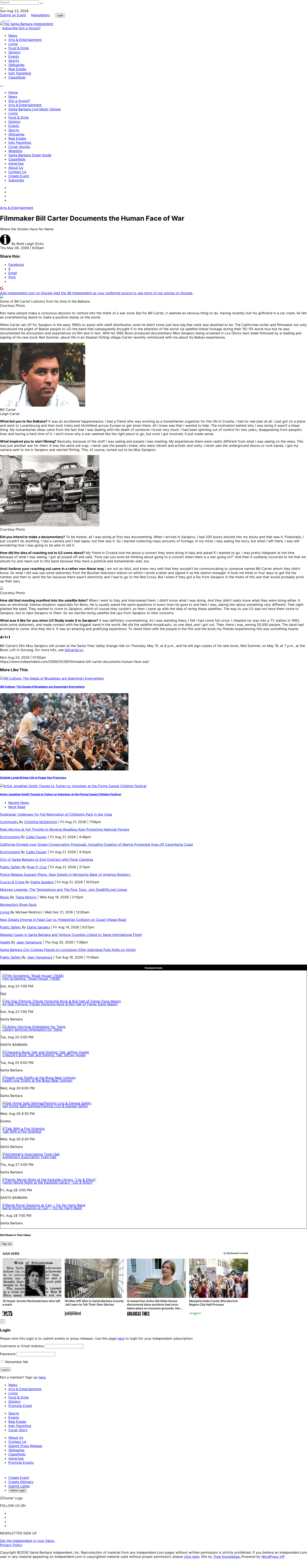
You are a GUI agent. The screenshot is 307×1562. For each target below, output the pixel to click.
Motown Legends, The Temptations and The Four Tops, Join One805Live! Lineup (63, 889)
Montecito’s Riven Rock (18, 905)
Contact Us (17, 172)
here (121, 1338)
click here (191, 1556)
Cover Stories (19, 147)
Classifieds (16, 77)
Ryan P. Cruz (37, 867)
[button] (32, 1287)
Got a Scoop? (30, 28)
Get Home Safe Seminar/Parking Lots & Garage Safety (45, 1106)
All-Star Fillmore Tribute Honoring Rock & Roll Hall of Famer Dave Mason (60, 1004)
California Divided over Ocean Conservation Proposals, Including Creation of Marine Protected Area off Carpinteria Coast (96, 844)
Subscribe (10, 28)
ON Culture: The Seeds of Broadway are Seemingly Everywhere (42, 686)
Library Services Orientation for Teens (32, 1029)
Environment (10, 837)
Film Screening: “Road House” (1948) (31, 978)
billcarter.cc (74, 650)
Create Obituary (21, 1482)
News (12, 35)
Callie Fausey (36, 837)
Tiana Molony (26, 897)
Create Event (18, 176)
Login (60, 15)
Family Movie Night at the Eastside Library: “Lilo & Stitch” (47, 1182)
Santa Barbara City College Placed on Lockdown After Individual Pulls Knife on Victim (68, 950)
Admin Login (17, 1490)
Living (13, 44)
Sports (13, 61)
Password (7, 1354)
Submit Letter (19, 1486)
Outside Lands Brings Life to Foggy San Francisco (33, 777)
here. (42, 1377)
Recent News (18, 803)
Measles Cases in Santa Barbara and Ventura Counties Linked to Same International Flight (71, 935)
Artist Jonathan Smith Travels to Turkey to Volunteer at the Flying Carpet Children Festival (60, 794)
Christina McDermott (40, 822)
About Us (15, 167)
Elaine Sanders (42, 882)
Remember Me (16, 1362)
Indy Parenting (19, 73)
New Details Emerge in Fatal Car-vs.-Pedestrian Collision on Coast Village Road (63, 920)
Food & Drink (18, 48)
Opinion (14, 52)
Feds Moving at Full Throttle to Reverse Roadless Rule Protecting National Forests (64, 829)
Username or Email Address (22, 1346)
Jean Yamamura (29, 942)
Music (5, 897)
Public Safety (11, 867)
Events (13, 56)
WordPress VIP (272, 1556)
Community (9, 822)
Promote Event (20, 1406)
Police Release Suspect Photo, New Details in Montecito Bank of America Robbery (65, 874)
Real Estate (17, 69)
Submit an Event (13, 15)
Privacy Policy (11, 1545)
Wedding (15, 151)
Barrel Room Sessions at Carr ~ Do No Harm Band (42, 1208)
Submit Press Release (25, 1446)
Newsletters (40, 15)
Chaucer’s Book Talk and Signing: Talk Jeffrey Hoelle (44, 1055)
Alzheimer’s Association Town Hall (29, 1157)
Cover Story (18, 1430)
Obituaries (16, 65)
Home (13, 92)
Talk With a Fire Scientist (21, 1131)
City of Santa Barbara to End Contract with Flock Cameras (46, 859)
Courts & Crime (12, 882)
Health (5, 942)
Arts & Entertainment (25, 40)
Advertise (16, 163)
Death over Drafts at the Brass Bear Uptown (37, 1080)
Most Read (16, 807)
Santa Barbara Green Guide (29, 155)
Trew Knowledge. (227, 1556)
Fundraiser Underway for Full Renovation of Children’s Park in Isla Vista (56, 814)
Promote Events (21, 1462)
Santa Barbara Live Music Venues (34, 109)
